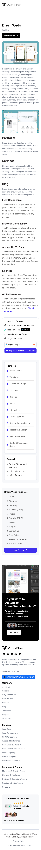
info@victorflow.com (10, 671)
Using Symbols (15, 475)
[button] (36, 5)
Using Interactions (17, 471)
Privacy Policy (18, 841)
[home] (11, 5)
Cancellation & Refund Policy (20, 845)
